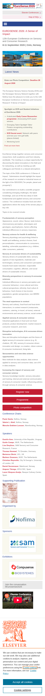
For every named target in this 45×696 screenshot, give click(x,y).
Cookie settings (30, 668)
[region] (22, 672)
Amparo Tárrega (9, 469)
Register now (22, 392)
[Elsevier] (22, 634)
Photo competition (23, 407)
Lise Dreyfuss (8, 445)
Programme (22, 400)
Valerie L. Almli (8, 422)
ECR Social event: (14, 133)
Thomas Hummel (9, 451)
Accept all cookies (22, 682)
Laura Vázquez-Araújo (11, 472)
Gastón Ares (7, 439)
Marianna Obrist (9, 454)
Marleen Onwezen (10, 457)
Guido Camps (8, 442)
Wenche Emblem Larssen (13, 425)
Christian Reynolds (10, 460)
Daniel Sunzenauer (10, 466)
